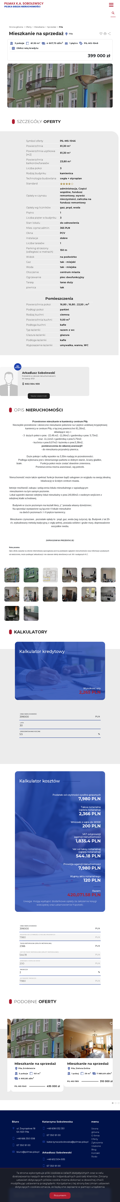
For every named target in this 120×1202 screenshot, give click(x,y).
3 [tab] (118, 1103)
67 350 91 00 (23, 1145)
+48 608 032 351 (56, 1128)
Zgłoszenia (97, 1142)
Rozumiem (60, 1195)
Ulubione (96, 1146)
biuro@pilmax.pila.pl (28, 1151)
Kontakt (95, 1153)
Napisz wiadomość (39, 396)
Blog (93, 1149)
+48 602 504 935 (56, 1159)
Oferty (94, 1139)
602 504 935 (32, 383)
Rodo (94, 1156)
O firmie (95, 1135)
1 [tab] (112, 1103)
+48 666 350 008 (26, 1138)
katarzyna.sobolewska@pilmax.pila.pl (67, 1141)
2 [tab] (115, 1103)
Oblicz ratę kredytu (27, 48)
